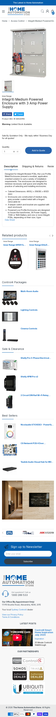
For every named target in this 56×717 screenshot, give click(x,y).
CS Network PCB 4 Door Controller (32, 443)
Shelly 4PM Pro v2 (29, 376)
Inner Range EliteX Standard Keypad (38, 245)
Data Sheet (10, 220)
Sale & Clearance (13, 349)
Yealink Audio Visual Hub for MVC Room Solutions (37, 462)
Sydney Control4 (19, 609)
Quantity (5, 147)
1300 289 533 (20, 595)
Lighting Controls (29, 310)
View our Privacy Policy (12, 614)
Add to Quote (38, 150)
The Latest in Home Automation (28, 2)
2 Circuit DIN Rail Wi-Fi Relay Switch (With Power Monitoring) (36, 395)
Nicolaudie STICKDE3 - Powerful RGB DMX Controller (36, 424)
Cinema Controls (29, 328)
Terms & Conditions (10, 617)
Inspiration (39, 639)
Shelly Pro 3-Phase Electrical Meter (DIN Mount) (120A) (35, 358)
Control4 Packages (14, 282)
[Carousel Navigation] (51, 236)
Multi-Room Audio (29, 291)
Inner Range (7, 96)
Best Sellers (9, 415)
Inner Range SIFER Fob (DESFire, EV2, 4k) (14, 245)
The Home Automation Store (27, 707)
